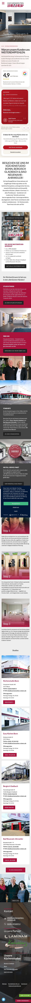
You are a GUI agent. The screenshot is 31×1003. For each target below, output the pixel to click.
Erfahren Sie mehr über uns (15, 351)
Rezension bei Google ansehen (11, 112)
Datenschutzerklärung (15, 986)
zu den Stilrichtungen (13, 303)
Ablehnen (16, 507)
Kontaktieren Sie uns (14, 984)
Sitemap (4, 984)
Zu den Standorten (12, 434)
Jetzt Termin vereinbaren (15, 147)
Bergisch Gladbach (19, 420)
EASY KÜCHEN (8, 972)
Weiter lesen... (7, 109)
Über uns (15, 900)
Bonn (11, 420)
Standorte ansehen (15, 152)
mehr (16, 511)
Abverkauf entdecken (14, 218)
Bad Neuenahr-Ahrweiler (10, 422)
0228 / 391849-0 (13, 924)
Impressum (24, 984)
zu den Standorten (15, 870)
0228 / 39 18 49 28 (13, 741)
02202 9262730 (12, 794)
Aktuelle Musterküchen (15, 266)
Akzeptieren (16, 503)
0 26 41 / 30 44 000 (13, 846)
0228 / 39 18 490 (25, 995)
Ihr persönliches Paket (13, 484)
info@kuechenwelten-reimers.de (16, 690)
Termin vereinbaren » (23, 1001)
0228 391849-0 (12, 688)
